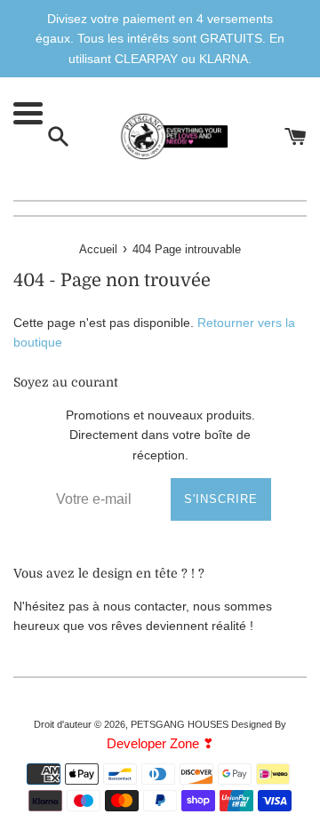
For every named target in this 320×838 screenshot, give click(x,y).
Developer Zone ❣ (160, 743)
